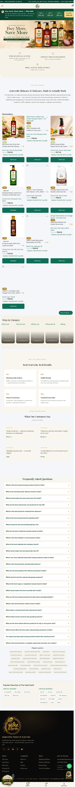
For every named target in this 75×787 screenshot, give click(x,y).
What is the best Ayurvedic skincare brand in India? (23, 490)
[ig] (8, 747)
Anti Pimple (51, 697)
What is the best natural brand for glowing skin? (22, 516)
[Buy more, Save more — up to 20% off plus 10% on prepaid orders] (7, 780)
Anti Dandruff (43, 693)
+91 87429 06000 (61, 760)
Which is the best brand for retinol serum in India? (23, 602)
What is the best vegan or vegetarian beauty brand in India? (26, 582)
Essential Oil (7, 690)
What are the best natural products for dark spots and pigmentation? (29, 595)
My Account (23, 766)
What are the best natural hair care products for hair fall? (25, 503)
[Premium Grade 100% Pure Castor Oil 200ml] (13, 226)
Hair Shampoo (38, 134)
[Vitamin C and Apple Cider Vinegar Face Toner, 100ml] (13, 276)
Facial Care (54, 150)
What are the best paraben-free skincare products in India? (26, 569)
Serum (61, 150)
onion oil (59, 697)
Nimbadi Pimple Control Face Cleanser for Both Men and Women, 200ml (11, 195)
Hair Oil (11, 150)
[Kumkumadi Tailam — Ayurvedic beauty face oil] (37, 34)
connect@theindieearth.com (63, 757)
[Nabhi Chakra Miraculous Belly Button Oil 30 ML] (37, 226)
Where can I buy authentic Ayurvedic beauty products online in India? (30, 556)
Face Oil (13, 249)
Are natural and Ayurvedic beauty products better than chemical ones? (30, 635)
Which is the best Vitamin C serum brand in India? (23, 536)
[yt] (13, 747)
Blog (21, 760)
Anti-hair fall (58, 690)
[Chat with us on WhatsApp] (69, 766)
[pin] (17, 747)
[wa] (22, 747)
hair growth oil (43, 700)
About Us (22, 757)
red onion (49, 690)
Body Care (29, 246)
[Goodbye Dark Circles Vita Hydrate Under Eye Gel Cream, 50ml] (62, 175)
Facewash (14, 199)
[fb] (4, 747)
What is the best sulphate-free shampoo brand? (22, 542)
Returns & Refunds (43, 760)
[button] (13, 159)
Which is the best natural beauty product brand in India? (25, 483)
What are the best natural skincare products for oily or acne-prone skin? (31, 621)
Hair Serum (61, 228)
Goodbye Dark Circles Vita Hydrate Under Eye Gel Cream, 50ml (59, 192)
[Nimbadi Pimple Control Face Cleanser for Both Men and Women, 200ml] (13, 175)
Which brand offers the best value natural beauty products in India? (29, 628)
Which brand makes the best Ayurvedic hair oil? (22, 549)
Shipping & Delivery (43, 757)
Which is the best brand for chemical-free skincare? (23, 509)
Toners (13, 297)
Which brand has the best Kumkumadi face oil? (22, 523)
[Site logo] (37, 6)
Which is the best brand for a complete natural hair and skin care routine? (31, 641)
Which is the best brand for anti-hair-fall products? (23, 562)
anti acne (42, 697)
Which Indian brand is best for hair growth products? (24, 615)
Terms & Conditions (43, 766)
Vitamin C (52, 693)
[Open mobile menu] (2, 6)
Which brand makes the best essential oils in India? (23, 588)
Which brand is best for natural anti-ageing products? (24, 575)
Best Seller (18, 150)
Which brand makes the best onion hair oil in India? (23, 496)
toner (51, 700)
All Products (5, 769)
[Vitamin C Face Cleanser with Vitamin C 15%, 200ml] (37, 175)
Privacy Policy (42, 763)
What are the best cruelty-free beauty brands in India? (24, 529)
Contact (22, 763)
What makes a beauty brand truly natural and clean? (24, 608)
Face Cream (63, 195)
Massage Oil (38, 246)
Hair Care (5, 150)
